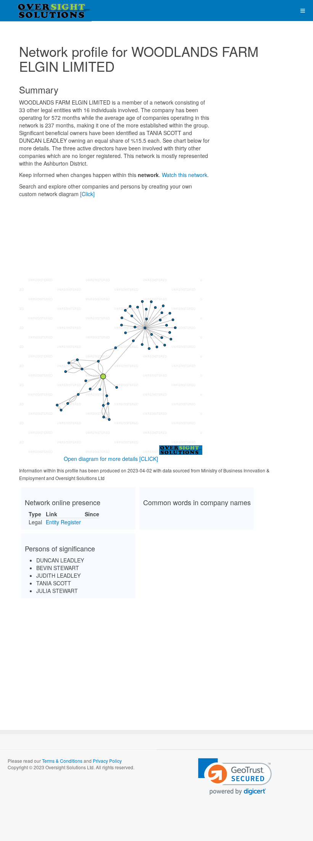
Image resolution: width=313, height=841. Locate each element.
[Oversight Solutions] (30, 10)
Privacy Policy (107, 760)
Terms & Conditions (62, 760)
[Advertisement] (156, 657)
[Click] (87, 194)
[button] (235, 776)
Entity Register (63, 522)
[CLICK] (148, 458)
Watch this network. (185, 175)
